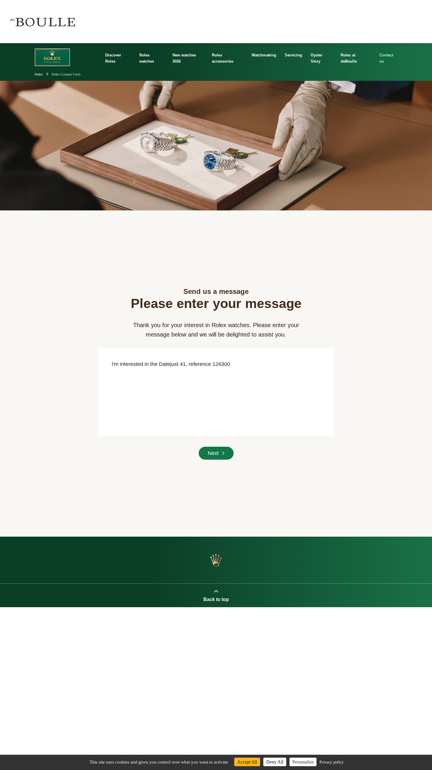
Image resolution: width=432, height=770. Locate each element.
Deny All (274, 761)
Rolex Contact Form (66, 74)
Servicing (293, 55)
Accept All (247, 761)
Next (213, 453)
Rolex (39, 74)
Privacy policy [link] (331, 762)
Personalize (303, 761)
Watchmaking (264, 55)
